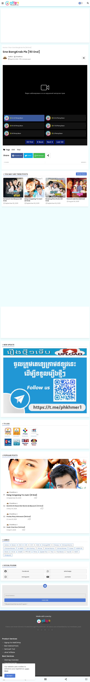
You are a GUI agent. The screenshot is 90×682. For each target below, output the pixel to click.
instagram (25, 577)
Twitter (29, 156)
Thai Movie (60, 552)
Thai (9, 47)
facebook (25, 571)
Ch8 (37, 545)
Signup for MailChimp (12, 642)
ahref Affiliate (9, 652)
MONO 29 (79, 548)
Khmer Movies (62, 548)
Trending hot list (10, 663)
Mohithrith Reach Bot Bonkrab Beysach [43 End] (25, 506)
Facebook (18, 156)
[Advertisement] (45, 25)
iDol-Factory (31, 548)
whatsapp (67, 571)
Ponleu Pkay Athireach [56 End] (19, 517)
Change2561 (46, 545)
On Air (13, 552)
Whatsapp (40, 156)
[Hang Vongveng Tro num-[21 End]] (45, 474)
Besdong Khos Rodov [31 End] (54, 200)
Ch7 (31, 545)
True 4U (69, 552)
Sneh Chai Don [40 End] (16, 527)
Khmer (40, 548)
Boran (14, 545)
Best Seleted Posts (11, 646)
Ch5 (25, 545)
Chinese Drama (67, 545)
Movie (6, 552)
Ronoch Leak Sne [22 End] (76, 199)
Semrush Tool (9, 649)
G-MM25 (21, 548)
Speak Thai (44, 552)
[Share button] (48, 155)
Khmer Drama (49, 548)
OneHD (20, 552)
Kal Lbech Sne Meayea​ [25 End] (12, 200)
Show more (81, 174)
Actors (6, 545)
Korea (71, 548)
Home (5, 47)
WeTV (76, 552)
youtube (68, 577)
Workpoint (7, 555)
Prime (35, 552)
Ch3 (13, 150)
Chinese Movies (9, 548)
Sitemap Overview (11, 660)
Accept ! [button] (10, 676)
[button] (88, 3)
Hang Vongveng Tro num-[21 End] (33, 200)
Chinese (56, 545)
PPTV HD (28, 552)
